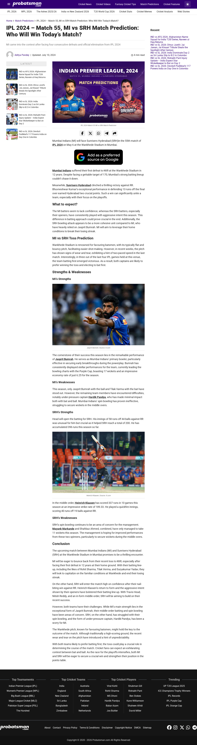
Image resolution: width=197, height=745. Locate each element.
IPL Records (174, 696)
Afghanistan (84, 696)
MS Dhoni (112, 696)
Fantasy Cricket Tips (125, 4)
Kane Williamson (135, 700)
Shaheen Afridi (135, 705)
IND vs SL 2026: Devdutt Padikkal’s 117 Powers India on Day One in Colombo (33, 134)
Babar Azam (112, 705)
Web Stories (184, 11)
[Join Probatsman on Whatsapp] (188, 729)
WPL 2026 (26, 11)
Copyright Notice (123, 727)
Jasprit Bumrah (64, 359)
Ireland (84, 705)
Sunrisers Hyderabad (78, 185)
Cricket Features (172, 4)
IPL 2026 (11, 11)
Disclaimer (107, 727)
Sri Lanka (62, 700)
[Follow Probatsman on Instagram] (176, 729)
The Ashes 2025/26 (46, 11)
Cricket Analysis (165, 11)
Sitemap (147, 727)
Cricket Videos (103, 4)
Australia (84, 686)
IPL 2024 (57, 144)
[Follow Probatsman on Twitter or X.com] (182, 729)
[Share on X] (90, 133)
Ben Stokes (135, 696)
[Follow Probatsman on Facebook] (169, 729)
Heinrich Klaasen (85, 502)
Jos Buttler (112, 710)
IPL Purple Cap (174, 700)
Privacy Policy (70, 727)
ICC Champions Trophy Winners (174, 690)
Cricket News (84, 4)
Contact (57, 727)
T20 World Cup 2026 (104, 11)
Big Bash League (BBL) (23, 696)
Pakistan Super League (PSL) (23, 705)
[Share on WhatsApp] (98, 133)
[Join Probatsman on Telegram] (194, 729)
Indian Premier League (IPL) (23, 686)
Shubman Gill (135, 686)
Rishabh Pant (135, 690)
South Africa (84, 690)
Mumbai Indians (61, 170)
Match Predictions (149, 4)
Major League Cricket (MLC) (23, 700)
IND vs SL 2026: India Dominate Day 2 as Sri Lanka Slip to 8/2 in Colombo (31, 104)
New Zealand (62, 696)
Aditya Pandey (22, 55)
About (47, 727)
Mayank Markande (63, 528)
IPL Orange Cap (174, 705)
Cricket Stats (125, 11)
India (61, 686)
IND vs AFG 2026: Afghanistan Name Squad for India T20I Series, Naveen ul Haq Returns (32, 74)
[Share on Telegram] (106, 133)
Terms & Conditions (90, 727)
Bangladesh (62, 705)
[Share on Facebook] (82, 133)
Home (9, 20)
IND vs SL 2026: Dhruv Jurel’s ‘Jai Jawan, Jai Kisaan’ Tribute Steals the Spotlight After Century (169, 47)
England (62, 690)
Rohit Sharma (112, 690)
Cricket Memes (144, 11)
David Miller (135, 710)
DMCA (137, 727)
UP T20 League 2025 (174, 686)
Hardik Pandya (97, 397)
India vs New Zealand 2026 (75, 11)
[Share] (115, 133)
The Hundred (22, 710)
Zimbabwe (61, 710)
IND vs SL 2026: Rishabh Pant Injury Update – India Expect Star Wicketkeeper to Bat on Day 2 (168, 61)
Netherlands (85, 710)
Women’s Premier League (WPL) (23, 690)
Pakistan (84, 700)
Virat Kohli (112, 686)
